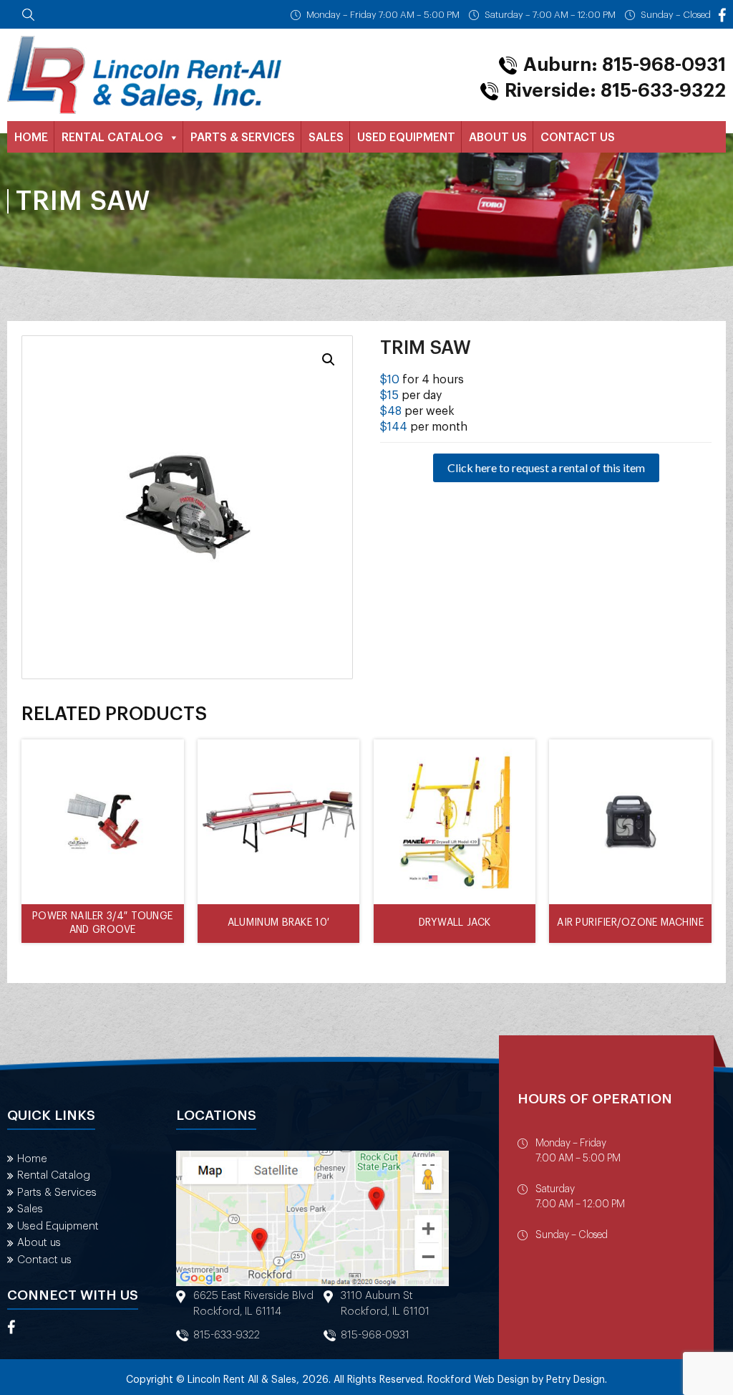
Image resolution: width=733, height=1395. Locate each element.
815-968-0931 (375, 1335)
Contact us (44, 1260)
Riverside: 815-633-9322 (615, 91)
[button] (328, 360)
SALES (326, 137)
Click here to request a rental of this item (546, 467)
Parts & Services (57, 1192)
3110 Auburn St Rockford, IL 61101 (385, 1303)
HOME (31, 137)
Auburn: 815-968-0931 (624, 65)
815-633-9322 (226, 1335)
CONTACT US (577, 137)
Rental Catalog (53, 1175)
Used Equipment (58, 1226)
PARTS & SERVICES (242, 137)
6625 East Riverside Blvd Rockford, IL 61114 (253, 1303)
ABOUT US (498, 137)
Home (32, 1159)
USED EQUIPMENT (406, 137)
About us (39, 1242)
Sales (30, 1209)
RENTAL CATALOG (112, 137)
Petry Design (575, 1380)
